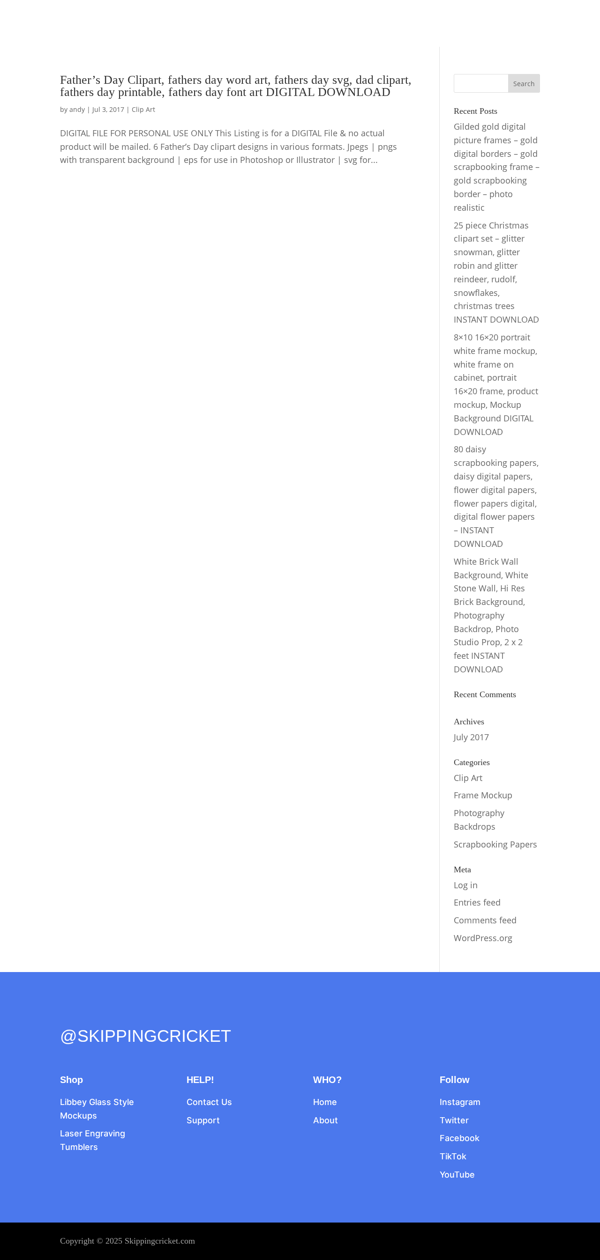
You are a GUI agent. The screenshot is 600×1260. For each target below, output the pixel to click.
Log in (466, 885)
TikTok (453, 1156)
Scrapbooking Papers (495, 844)
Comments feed (485, 920)
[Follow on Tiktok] (126, 1015)
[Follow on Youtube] (146, 1015)
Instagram (460, 1102)
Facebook (460, 1138)
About (325, 1120)
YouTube (457, 1174)
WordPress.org (483, 937)
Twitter (454, 1120)
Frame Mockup (483, 795)
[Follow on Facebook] (67, 1015)
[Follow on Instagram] (106, 1015)
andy (77, 109)
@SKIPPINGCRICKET (145, 1036)
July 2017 (471, 737)
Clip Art (143, 109)
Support (203, 1120)
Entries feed (477, 902)
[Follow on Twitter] (87, 1015)
